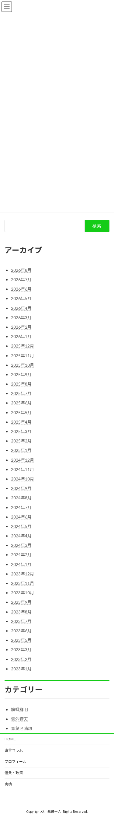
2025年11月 (22, 355)
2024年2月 (21, 554)
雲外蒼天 (19, 718)
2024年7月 (21, 507)
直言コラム (14, 750)
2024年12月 (22, 460)
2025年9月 (21, 374)
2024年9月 (21, 488)
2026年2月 (21, 327)
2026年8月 (21, 270)
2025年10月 (22, 365)
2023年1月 (21, 668)
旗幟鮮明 (19, 709)
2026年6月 (21, 289)
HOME (10, 739)
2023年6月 (21, 630)
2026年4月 (21, 308)
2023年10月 (22, 592)
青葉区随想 (21, 728)
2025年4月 (21, 421)
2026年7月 (21, 279)
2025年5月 (21, 412)
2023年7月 (21, 621)
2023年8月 (21, 611)
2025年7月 (21, 393)
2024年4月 (21, 535)
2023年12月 (22, 573)
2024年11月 (22, 469)
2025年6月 (21, 402)
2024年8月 (21, 497)
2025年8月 (21, 383)
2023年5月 (21, 640)
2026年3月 (21, 317)
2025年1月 (21, 450)
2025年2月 (21, 440)
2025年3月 (21, 431)
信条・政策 (14, 772)
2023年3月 (21, 649)
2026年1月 (21, 336)
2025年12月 (22, 345)
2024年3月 (21, 545)
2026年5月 (21, 298)
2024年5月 (21, 526)
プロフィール (15, 761)
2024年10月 (22, 478)
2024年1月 (21, 564)
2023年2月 (21, 659)
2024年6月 (21, 516)
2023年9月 (21, 602)
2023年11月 (22, 583)
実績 (8, 784)
